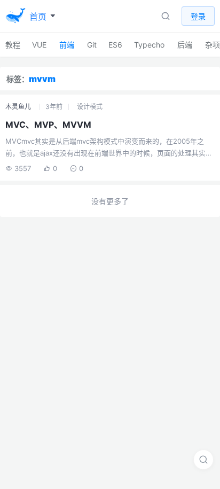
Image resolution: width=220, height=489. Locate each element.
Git (92, 44)
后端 (184, 44)
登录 (198, 16)
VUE (39, 44)
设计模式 (90, 107)
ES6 (115, 44)
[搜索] (203, 459)
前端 (66, 44)
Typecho (149, 44)
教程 (12, 44)
